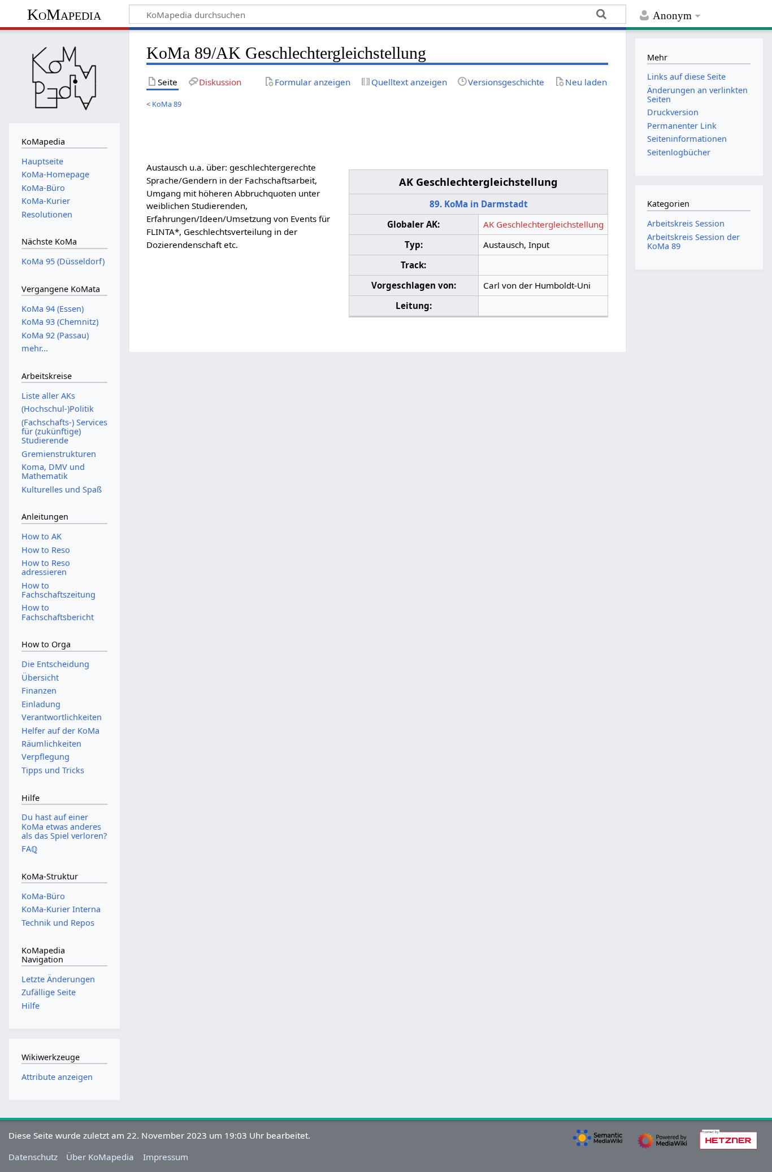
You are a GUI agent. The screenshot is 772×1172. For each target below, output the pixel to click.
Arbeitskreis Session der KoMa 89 (693, 241)
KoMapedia (64, 14)
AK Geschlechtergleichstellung (543, 224)
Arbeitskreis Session (686, 223)
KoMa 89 (166, 104)
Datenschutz (33, 1156)
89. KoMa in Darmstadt (479, 204)
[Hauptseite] (64, 75)
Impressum (165, 1156)
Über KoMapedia (100, 1156)
